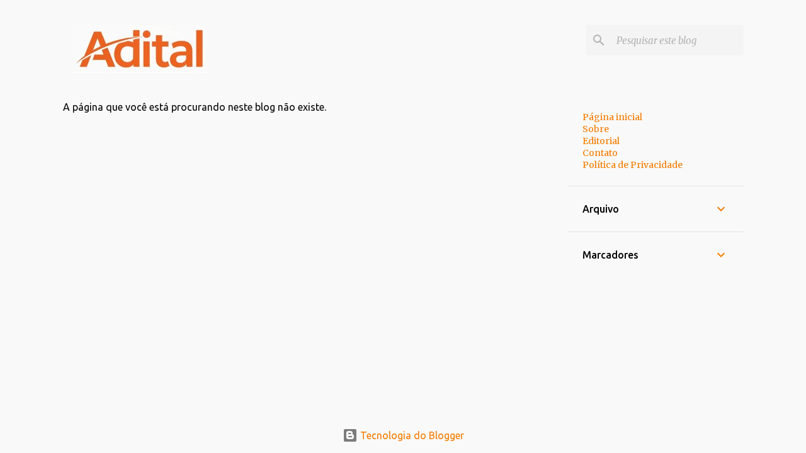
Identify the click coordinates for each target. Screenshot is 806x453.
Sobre (595, 129)
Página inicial (612, 117)
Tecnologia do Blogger (411, 435)
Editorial (601, 141)
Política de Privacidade (632, 165)
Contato (600, 153)
